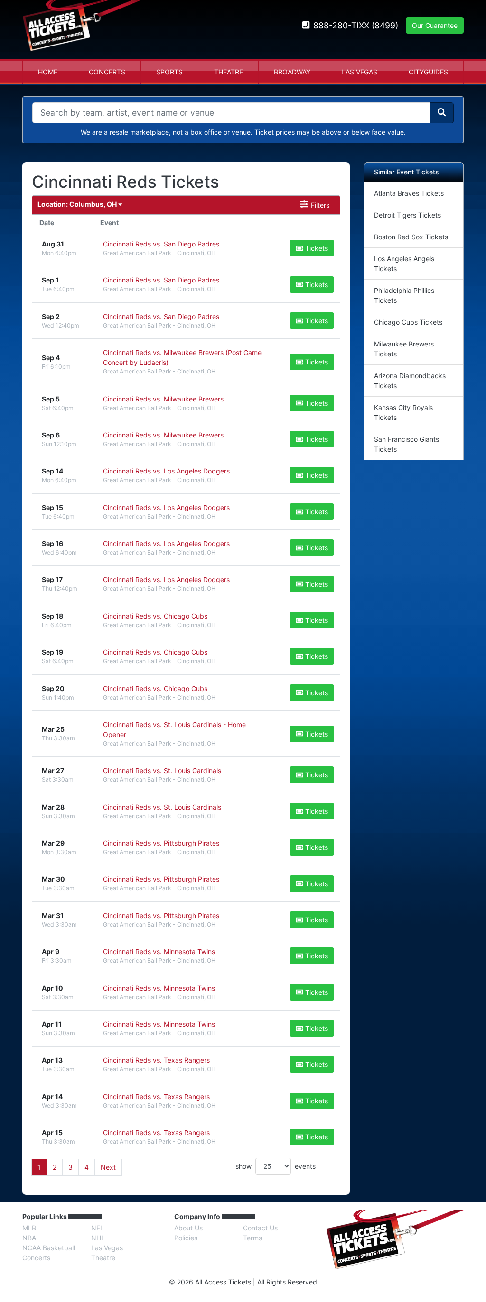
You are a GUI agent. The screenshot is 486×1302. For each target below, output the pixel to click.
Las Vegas (359, 72)
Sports (169, 72)
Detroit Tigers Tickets (407, 215)
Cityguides (428, 72)
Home (47, 72)
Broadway (292, 72)
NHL (98, 1238)
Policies (185, 1238)
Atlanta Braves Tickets (409, 193)
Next (108, 1167)
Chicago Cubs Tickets (408, 322)
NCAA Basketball (48, 1248)
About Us (188, 1228)
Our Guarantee (435, 25)
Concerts (107, 72)
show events (275, 1166)
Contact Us (260, 1228)
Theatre (228, 72)
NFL (97, 1228)
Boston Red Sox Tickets (411, 237)
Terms (252, 1238)
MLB (29, 1228)
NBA (29, 1238)
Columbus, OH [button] (77, 204)
